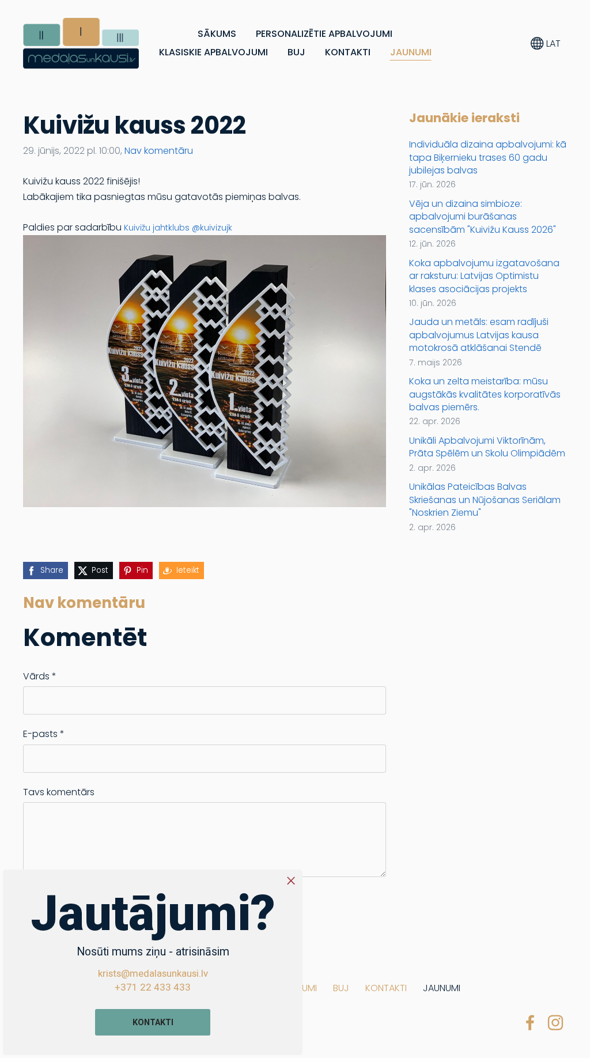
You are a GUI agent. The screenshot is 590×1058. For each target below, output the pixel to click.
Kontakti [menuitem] (347, 52)
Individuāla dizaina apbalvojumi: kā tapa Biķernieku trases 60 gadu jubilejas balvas (487, 157)
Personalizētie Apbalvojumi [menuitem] (324, 33)
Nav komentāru (158, 150)
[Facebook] (530, 1022)
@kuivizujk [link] (212, 227)
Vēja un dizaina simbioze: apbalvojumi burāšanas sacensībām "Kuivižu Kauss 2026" (482, 217)
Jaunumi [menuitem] (411, 52)
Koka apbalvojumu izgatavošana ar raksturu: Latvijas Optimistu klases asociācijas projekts (484, 276)
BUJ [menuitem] (296, 52)
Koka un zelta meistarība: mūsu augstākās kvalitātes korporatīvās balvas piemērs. (485, 394)
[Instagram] (555, 1022)
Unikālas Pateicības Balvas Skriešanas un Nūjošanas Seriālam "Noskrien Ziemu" (485, 500)
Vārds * (39, 676)
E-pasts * (44, 733)
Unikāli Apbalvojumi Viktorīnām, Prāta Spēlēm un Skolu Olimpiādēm (487, 447)
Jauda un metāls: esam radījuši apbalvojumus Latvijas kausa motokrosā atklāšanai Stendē (479, 335)
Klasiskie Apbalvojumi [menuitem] (213, 52)
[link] (157, 227)
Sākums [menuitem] (217, 33)
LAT (552, 43)
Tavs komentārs (58, 792)
